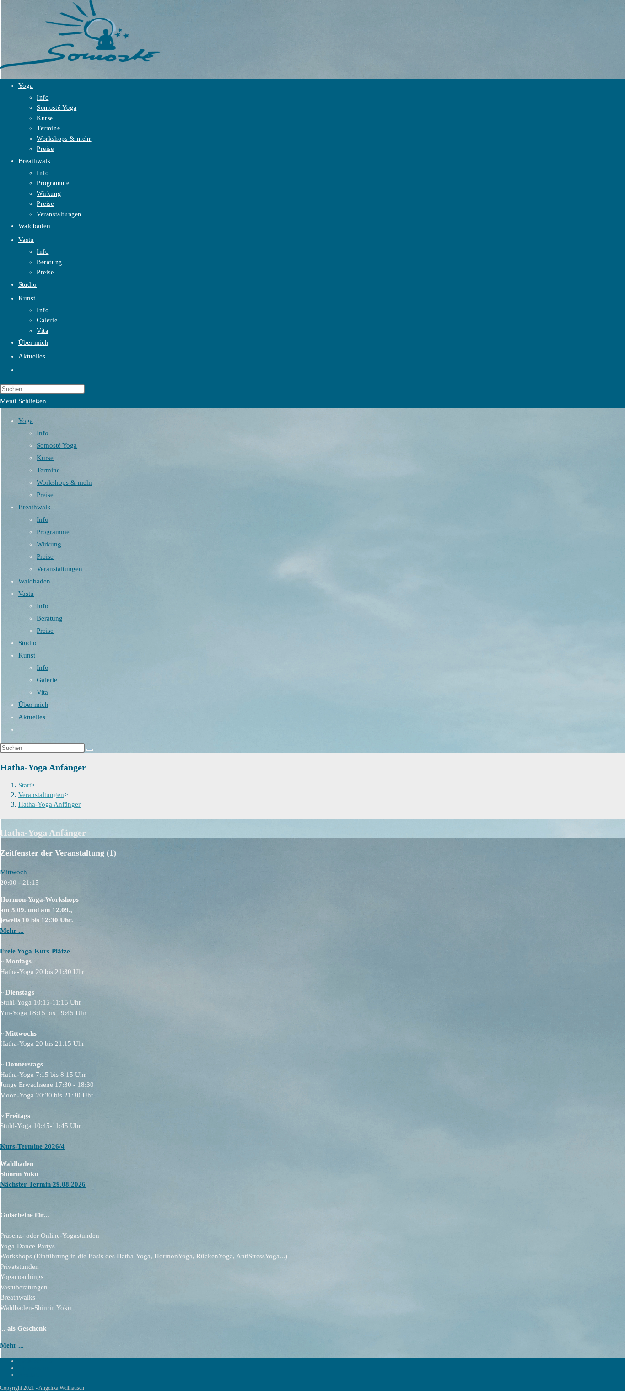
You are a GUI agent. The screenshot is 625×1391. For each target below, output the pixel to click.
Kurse (45, 457)
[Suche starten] (89, 750)
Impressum (34, 1367)
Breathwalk (34, 507)
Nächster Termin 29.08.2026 (43, 1184)
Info (42, 433)
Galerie (47, 680)
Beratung (50, 618)
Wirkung (49, 544)
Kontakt (29, 1374)
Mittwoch (13, 872)
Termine (48, 470)
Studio (27, 643)
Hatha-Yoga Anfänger (49, 804)
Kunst (26, 655)
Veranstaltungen (59, 568)
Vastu (26, 593)
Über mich (33, 704)
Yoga (25, 420)
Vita (42, 692)
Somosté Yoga (57, 445)
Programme (53, 531)
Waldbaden (34, 581)
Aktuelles (31, 717)
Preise (45, 494)
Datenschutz (36, 1360)
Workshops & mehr (64, 482)
